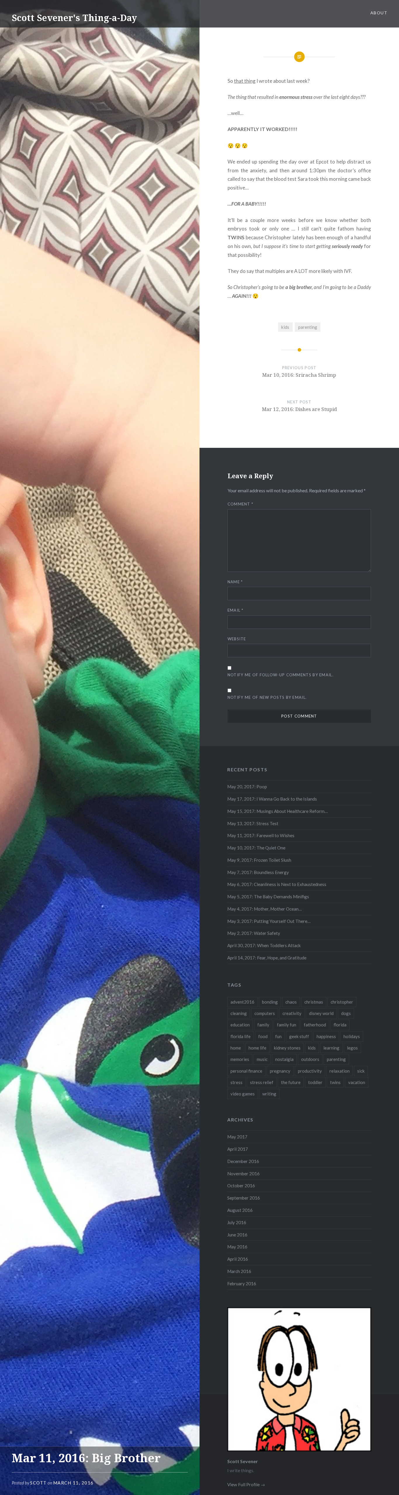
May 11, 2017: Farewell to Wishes (260, 835)
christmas (313, 1001)
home (235, 1047)
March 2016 (239, 1271)
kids (285, 327)
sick (361, 1070)
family (263, 1024)
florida (340, 1024)
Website (237, 638)
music (262, 1059)
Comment (241, 504)
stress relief (261, 1082)
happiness (326, 1036)
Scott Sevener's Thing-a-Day (74, 18)
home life (257, 1047)
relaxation (339, 1070)
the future (291, 1082)
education (240, 1024)
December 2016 (243, 1161)
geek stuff (299, 1036)
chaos (291, 1001)
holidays (352, 1036)
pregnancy (280, 1070)
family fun (286, 1024)
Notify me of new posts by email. (267, 697)
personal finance (246, 1070)
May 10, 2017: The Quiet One (256, 847)
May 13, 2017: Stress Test (252, 823)
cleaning (238, 1013)
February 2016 (241, 1283)
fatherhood (315, 1024)
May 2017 (237, 1136)
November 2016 (243, 1173)
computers (264, 1013)
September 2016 (243, 1197)
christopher (342, 1001)
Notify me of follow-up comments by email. (281, 674)
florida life (240, 1036)
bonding (270, 1001)
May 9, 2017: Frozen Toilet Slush (259, 860)
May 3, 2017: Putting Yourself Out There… (268, 921)
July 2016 (236, 1222)
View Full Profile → (246, 1484)
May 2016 (237, 1246)
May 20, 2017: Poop (247, 786)
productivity (310, 1070)
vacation (356, 1082)
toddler (315, 1082)
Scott (38, 1482)
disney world (321, 1013)
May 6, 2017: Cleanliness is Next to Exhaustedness (276, 884)
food (263, 1036)
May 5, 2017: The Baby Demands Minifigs (268, 896)
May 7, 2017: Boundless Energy (258, 872)
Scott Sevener (242, 1461)
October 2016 (241, 1185)
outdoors (310, 1059)
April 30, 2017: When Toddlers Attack (264, 945)
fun (278, 1036)
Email (236, 610)
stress (236, 1082)
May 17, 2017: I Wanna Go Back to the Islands (272, 798)
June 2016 (237, 1234)
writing (269, 1093)
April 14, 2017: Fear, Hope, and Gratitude (266, 957)
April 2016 (237, 1259)
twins (335, 1082)
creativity (291, 1013)
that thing (245, 81)
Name (235, 581)
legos (352, 1047)
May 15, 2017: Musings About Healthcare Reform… (277, 811)
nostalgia (284, 1059)
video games (242, 1093)
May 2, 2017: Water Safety (253, 933)
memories (239, 1059)
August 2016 (240, 1210)
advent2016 (242, 1001)
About (378, 12)
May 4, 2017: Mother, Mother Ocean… (264, 908)
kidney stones (287, 1047)
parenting (307, 327)
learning (331, 1047)
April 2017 (237, 1149)
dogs (346, 1013)
